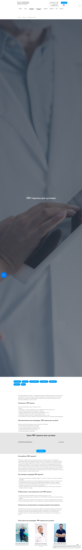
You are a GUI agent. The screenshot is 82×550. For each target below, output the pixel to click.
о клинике (45, 8)
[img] (39, 3)
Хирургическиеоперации (38, 9)
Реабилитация (53, 381)
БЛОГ (56, 8)
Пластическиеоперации (31, 9)
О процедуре (17, 381)
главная (20, 8)
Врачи (23, 384)
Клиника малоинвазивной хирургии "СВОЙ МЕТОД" (23, 2)
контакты (61, 8)
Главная (19, 17)
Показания (25, 381)
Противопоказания (34, 381)
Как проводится (44, 381)
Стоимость (17, 384)
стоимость (51, 8)
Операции (24, 17)
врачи (26, 8)
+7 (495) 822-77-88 (53, 2)
